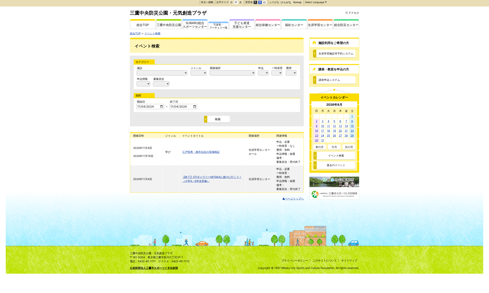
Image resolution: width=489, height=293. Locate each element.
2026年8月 (334, 104)
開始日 (141, 101)
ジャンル (196, 68)
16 (316, 130)
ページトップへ (294, 198)
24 (322, 135)
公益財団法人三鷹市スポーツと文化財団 (154, 267)
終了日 (174, 101)
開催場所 (215, 68)
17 (322, 130)
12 (334, 125)
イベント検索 (152, 33)
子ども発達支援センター (242, 24)
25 (328, 135)
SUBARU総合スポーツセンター (195, 24)
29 (352, 135)
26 (334, 135)
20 (340, 130)
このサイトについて (325, 260)
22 (352, 130)
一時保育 (277, 68)
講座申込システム (329, 79)
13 (340, 125)
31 (322, 140)
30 (316, 140)
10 (322, 125)
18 (328, 130)
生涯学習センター (320, 25)
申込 (261, 68)
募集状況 (158, 78)
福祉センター (294, 25)
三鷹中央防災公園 (169, 25)
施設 (139, 68)
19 (334, 130)
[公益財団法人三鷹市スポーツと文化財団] (334, 197)
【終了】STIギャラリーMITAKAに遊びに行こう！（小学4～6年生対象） (212, 179)
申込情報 (142, 78)
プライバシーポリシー (294, 260)
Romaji (297, 2)
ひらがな (286, 2)
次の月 (349, 147)
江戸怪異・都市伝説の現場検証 (201, 151)
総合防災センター (346, 25)
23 (316, 135)
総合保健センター (268, 25)
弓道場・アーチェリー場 (218, 26)
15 (352, 125)
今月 (334, 147)
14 (346, 125)
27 (340, 135)
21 (346, 130)
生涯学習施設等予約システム (336, 53)
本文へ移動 (207, 2)
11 (328, 125)
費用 (288, 68)
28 (346, 135)
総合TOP (143, 25)
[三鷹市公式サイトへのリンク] (334, 185)
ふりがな (274, 2)
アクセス (353, 12)
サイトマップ (349, 260)
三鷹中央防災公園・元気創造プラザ (168, 13)
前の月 (320, 147)
